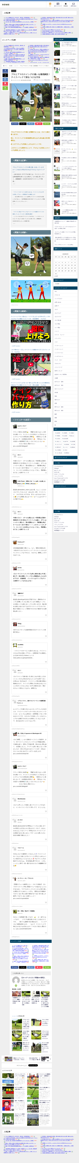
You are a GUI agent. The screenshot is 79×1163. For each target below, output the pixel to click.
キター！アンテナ (59, 474)
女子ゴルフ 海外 (59, 385)
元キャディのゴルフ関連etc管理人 (33, 977)
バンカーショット (59, 345)
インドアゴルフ (58, 298)
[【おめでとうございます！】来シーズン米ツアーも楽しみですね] (57, 133)
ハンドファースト (59, 352)
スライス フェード (59, 334)
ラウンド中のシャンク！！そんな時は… (64, 244)
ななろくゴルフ (22, 425)
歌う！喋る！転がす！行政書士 (26, 911)
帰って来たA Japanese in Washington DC (30, 733)
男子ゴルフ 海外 (59, 410)
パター (56, 341)
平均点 (19, 623)
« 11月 (56, 276)
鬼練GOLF (21, 593)
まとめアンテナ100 (59, 480)
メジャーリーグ (58, 367)
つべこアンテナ (58, 476)
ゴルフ (56, 309)
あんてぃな (57, 470)
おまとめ (56, 472)
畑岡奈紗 (73, 447)
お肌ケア (57, 305)
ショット (14, 70)
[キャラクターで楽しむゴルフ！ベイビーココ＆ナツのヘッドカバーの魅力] (57, 79)
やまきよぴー (21, 542)
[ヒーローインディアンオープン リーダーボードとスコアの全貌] (57, 53)
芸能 (56, 417)
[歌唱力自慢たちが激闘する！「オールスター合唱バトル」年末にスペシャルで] (57, 142)
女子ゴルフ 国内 (59, 381)
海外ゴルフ (57, 399)
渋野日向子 (58, 447)
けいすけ (20, 819)
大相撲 (56, 378)
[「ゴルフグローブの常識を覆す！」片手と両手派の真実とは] (57, 61)
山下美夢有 (58, 450)
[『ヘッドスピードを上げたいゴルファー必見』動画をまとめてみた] (57, 168)
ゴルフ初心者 (58, 320)
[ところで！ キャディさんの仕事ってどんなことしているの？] (57, 186)
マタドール (21, 847)
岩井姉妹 (67, 444)
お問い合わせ (58, 302)
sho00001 (20, 644)
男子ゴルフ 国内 (59, 406)
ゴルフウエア (58, 313)
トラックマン (58, 338)
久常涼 (65, 450)
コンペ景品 (57, 327)
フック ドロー (58, 360)
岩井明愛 (73, 441)
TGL (56, 291)
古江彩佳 (58, 438)
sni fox (20, 567)
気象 (56, 396)
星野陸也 (67, 452)
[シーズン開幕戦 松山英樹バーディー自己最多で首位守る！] (57, 212)
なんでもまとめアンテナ (61, 478)
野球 (56, 421)
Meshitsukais (21, 798)
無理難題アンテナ (59, 482)
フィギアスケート (59, 356)
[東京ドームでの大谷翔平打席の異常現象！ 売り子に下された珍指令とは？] (57, 113)
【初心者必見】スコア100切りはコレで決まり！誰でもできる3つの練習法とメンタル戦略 (65, 239)
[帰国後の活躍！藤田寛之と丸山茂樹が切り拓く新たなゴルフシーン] (57, 177)
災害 (56, 403)
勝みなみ (72, 435)
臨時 (56, 414)
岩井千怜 (66, 441)
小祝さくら (58, 441)
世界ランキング (58, 370)
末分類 (56, 392)
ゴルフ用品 (57, 323)
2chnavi (56, 468)
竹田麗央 (58, 435)
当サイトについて (59, 388)
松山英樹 (65, 435)
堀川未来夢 (65, 438)
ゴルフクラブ (58, 316)
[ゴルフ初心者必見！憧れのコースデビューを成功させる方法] (57, 44)
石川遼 (73, 444)
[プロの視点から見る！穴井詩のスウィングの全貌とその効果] (57, 122)
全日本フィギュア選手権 (61, 374)
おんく (19, 454)
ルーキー (66, 447)
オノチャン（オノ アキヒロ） (26, 878)
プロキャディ (58, 363)
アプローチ (57, 295)
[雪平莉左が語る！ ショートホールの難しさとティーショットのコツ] (57, 105)
